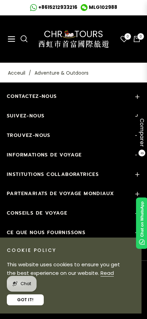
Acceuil (16, 72)
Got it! (25, 300)
